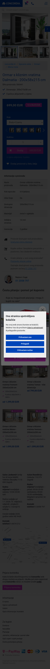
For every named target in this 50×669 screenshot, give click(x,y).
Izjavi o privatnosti (35, 328)
